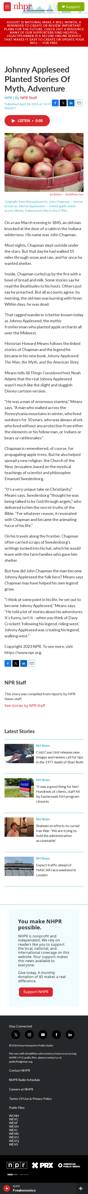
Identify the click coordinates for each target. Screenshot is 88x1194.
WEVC (14, 1119)
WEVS (13, 1144)
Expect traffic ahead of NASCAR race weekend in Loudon (56, 870)
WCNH (14, 1116)
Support (73, 7)
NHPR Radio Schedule (24, 1080)
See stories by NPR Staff (25, 705)
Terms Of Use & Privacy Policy (30, 1098)
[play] (7, 1188)
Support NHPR (35, 991)
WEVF (13, 1123)
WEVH (14, 1126)
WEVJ (13, 1130)
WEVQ (14, 1141)
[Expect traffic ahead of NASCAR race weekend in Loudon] (19, 866)
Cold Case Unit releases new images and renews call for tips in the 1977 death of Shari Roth (59, 757)
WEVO (14, 1137)
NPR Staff (28, 97)
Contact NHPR (19, 1070)
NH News (43, 745)
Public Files (17, 1107)
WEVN (14, 1133)
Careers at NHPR (21, 1089)
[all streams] (82, 1188)
